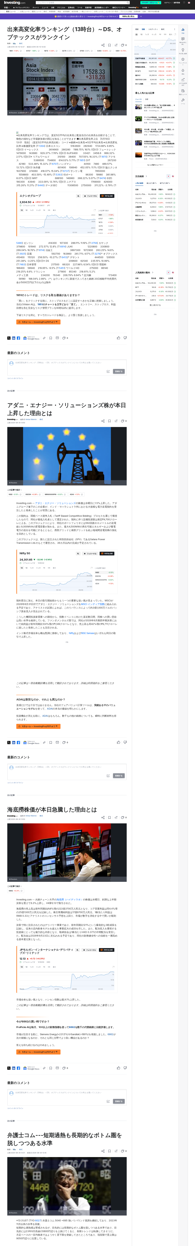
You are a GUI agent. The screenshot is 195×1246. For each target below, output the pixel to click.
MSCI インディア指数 (93, 604)
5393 (59, 174)
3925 (22, 253)
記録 (144, 11)
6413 (64, 257)
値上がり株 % (152, 183)
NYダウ (138, 71)
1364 (41, 146)
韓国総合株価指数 (141, 67)
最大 (54, 210)
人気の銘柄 (139, 183)
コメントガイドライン (15, 378)
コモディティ (153, 29)
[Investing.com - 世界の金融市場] (14, 3)
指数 (143, 29)
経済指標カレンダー (102, 7)
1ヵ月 (32, 210)
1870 (104, 156)
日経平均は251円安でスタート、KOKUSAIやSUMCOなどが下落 (159, 155)
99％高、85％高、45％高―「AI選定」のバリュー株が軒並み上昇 (159, 130)
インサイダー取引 (112, 11)
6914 (63, 246)
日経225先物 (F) (141, 63)
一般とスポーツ (86, 11)
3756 (94, 243)
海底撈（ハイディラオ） (70, 899)
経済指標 (66, 11)
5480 (19, 243)
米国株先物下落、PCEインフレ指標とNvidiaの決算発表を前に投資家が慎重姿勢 (159, 142)
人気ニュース (25, 11)
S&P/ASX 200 (140, 80)
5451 (61, 268)
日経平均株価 (140, 58)
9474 (102, 178)
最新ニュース (11, 11)
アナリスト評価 (126, 11)
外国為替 (52, 11)
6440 (41, 185)
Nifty (71, 633)
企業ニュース (98, 11)
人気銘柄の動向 (142, 272)
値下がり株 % (165, 183)
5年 (49, 210)
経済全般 (75, 11)
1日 (22, 210)
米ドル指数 (139, 84)
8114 (41, 250)
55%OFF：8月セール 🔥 (151, 3)
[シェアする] (103, 45)
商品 (59, 11)
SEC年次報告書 (153, 11)
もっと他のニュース (154, 165)
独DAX (137, 75)
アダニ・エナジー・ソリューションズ (55, 503)
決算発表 (137, 11)
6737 (66, 171)
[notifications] (184, 2)
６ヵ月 (38, 210)
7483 (22, 264)
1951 (82, 160)
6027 (38, 1220)
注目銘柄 (139, 176)
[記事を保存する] (109, 45)
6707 (55, 163)
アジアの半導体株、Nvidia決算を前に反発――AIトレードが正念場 (159, 118)
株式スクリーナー (118, 7)
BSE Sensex (87, 633)
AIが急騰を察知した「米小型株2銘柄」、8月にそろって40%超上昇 (159, 106)
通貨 (136, 29)
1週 (26, 210)
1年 (44, 210)
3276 (97, 253)
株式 (45, 11)
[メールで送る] (57, 337)
